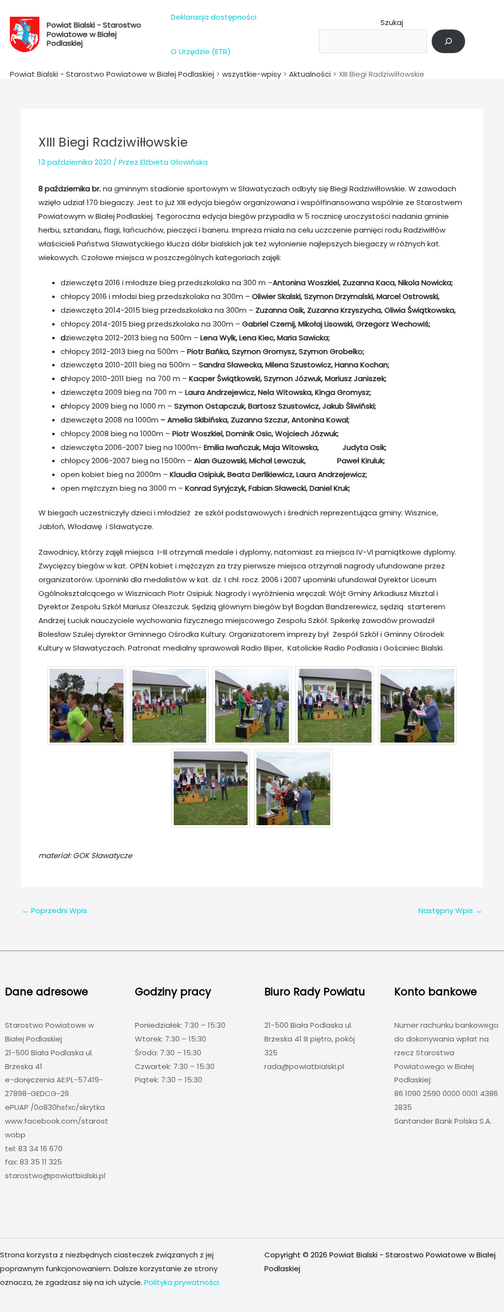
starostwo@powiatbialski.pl (55, 1175)
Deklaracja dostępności (213, 17)
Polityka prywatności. (182, 1282)
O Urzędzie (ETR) (201, 51)
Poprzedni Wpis (54, 910)
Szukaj (391, 22)
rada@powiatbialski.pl (304, 1066)
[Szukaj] (448, 41)
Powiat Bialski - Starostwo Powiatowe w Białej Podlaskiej (94, 34)
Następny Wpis (450, 910)
